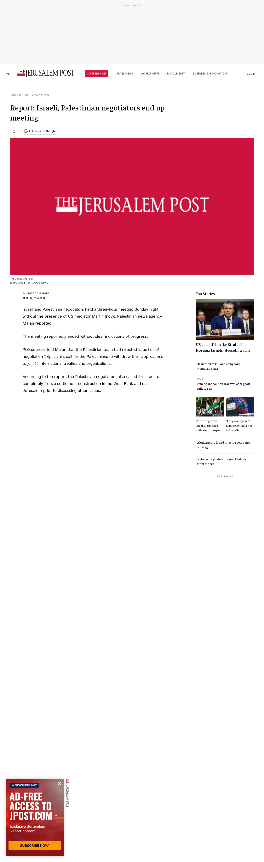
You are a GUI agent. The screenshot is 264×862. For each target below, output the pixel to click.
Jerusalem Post (19, 94)
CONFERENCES (96, 73)
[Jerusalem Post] (43, 73)
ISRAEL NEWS (124, 73)
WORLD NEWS (150, 73)
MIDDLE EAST (176, 73)
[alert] (35, 817)
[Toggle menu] (8, 73)
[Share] (14, 131)
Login (251, 73)
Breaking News (40, 94)
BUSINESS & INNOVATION (210, 73)
